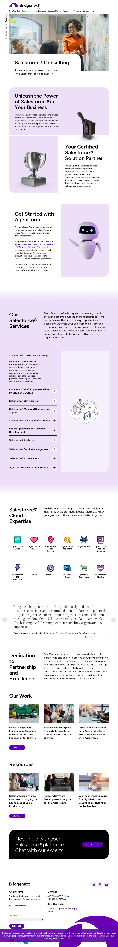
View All (17, 748)
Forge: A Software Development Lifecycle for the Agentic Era (57, 799)
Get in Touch (92, 844)
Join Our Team (55, 903)
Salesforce (6, 18)
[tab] (85, 637)
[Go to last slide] (4, 619)
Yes (62, 938)
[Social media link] (93, 884)
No (70, 938)
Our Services (6, 31)
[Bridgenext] (25, 6)
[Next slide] (113, 619)
